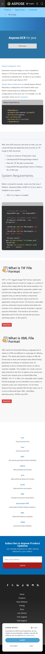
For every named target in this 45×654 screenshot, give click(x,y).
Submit (22, 565)
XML (22, 513)
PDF (22, 494)
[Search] (42, 3)
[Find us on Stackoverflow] (22, 585)
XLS (22, 475)
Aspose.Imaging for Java (11, 66)
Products (21, 598)
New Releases (21, 602)
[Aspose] (16, 3)
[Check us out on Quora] (27, 585)
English (31, 4)
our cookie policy (28, 635)
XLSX (22, 485)
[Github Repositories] (32, 585)
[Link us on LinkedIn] (17, 585)
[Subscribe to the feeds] (37, 585)
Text (22, 447)
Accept (22, 640)
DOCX (22, 466)
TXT (22, 438)
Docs (22, 609)
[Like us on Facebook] (7, 585)
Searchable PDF (22, 503)
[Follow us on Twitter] (12, 585)
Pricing (21, 605)
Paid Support (22, 620)
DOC (22, 457)
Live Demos (22, 613)
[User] (37, 3)
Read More (7, 325)
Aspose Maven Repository (12, 84)
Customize (14, 646)
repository (24, 97)
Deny (31, 646)
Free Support (22, 617)
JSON (22, 522)
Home (22, 594)
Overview (22, 46)
